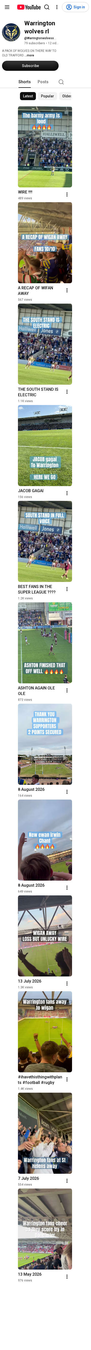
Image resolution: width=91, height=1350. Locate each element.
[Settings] (57, 7)
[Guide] (7, 7)
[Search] (47, 7)
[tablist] (45, 82)
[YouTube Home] (28, 7)
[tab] (24, 82)
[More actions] (67, 194)
